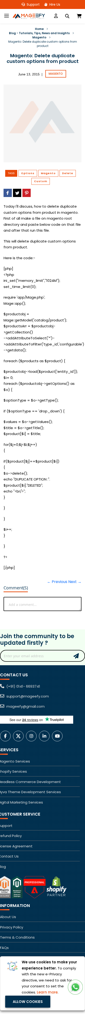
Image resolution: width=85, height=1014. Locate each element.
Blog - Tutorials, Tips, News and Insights (39, 33)
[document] (42, 983)
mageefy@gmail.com (25, 706)
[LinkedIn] (45, 736)
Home (39, 29)
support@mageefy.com (27, 696)
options (27, 173)
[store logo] (28, 16)
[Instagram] (32, 736)
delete (67, 173)
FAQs (4, 947)
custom (40, 181)
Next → (74, 581)
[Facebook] (6, 736)
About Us (8, 916)
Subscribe (76, 656)
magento (48, 173)
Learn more (47, 992)
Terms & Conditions (17, 937)
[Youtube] (58, 736)
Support (33, 4)
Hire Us (54, 4)
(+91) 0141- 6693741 (22, 686)
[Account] (56, 16)
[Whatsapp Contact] (75, 987)
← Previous (57, 581)
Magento (39, 37)
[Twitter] (19, 736)
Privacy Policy (11, 927)
